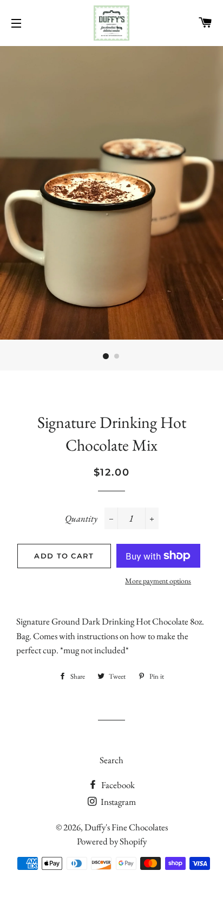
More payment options (158, 581)
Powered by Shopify (112, 841)
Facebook (117, 785)
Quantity (81, 518)
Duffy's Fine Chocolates (126, 827)
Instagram (117, 802)
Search (111, 760)
